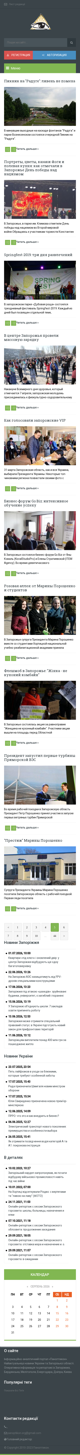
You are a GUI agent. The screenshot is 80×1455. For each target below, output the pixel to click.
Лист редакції (17, 4)
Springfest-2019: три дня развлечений (38, 254)
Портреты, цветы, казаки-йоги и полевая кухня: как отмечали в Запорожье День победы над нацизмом (34, 167)
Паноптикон (41, 1447)
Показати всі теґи (14, 1390)
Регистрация (20, 55)
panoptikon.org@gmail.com (24, 1433)
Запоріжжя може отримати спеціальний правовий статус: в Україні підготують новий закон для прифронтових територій (36, 1025)
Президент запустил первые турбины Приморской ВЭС (39, 757)
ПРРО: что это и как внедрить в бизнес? (33, 1115)
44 (54, 936)
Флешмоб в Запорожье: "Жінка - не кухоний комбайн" (35, 672)
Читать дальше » (27, 148)
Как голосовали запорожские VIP (35, 420)
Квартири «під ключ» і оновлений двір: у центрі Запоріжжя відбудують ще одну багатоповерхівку (33, 962)
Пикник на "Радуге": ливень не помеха (39, 81)
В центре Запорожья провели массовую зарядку (31, 337)
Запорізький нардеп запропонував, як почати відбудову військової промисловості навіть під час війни (37, 1177)
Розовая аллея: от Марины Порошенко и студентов (39, 588)
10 (36, 936)
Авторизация (56, 55)
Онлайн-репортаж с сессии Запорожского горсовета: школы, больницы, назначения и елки (36, 1210)
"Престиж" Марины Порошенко (33, 840)
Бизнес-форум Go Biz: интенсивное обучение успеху (36, 503)
